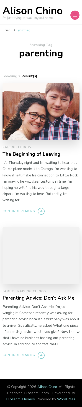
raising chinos (17, 147)
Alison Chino (33, 11)
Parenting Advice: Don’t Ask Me (38, 298)
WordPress (66, 399)
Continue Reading (19, 211)
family (8, 291)
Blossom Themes (20, 399)
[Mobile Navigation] (74, 15)
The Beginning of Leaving (31, 154)
